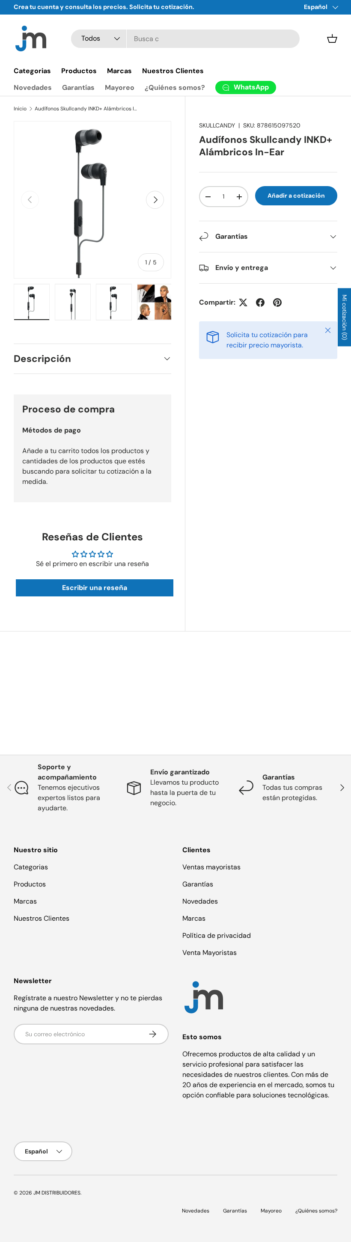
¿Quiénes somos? (175, 87)
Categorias (32, 70)
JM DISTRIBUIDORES (56, 1192)
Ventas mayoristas (211, 867)
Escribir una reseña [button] (94, 587)
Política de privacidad (216, 935)
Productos (79, 70)
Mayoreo (119, 87)
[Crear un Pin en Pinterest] (277, 302)
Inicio (20, 108)
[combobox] (185, 39)
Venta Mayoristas (209, 952)
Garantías (78, 87)
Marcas (119, 70)
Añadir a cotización (296, 195)
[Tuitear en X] (243, 302)
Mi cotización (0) (344, 317)
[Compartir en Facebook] (260, 302)
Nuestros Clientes (173, 70)
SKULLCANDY (217, 125)
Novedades (33, 87)
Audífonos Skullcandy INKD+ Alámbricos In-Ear (86, 108)
